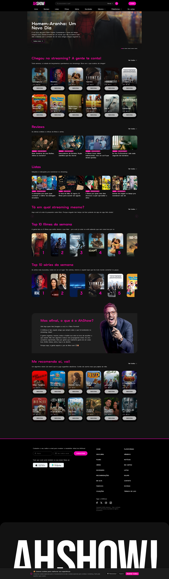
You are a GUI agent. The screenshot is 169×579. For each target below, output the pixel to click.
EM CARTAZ (128, 465)
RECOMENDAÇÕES (102, 475)
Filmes (109, 3)
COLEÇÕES (100, 491)
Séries (77, 9)
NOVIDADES (100, 470)
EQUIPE (126, 475)
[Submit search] (116, 3)
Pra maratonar (121, 191)
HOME (98, 449)
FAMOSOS (99, 486)
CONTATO (127, 481)
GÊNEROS (127, 454)
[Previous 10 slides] (32, 216)
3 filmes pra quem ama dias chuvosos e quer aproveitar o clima (96, 196)
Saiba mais (37, 41)
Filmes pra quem (41, 191)
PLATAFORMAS (129, 449)
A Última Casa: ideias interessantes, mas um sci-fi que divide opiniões (97, 156)
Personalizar (113, 573)
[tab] (122, 48)
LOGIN (132, 3)
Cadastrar (80, 453)
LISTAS (126, 470)
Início (36, 9)
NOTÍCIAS (127, 460)
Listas (57, 9)
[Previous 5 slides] (32, 244)
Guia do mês (67, 191)
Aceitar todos (132, 574)
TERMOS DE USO (130, 491)
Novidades (88, 9)
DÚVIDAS (127, 486)
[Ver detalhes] (40, 77)
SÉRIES (98, 465)
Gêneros (101, 9)
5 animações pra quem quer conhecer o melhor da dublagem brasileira (43, 196)
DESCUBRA (100, 454)
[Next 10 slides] (136, 216)
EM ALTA (99, 481)
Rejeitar (121, 573)
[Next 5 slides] (136, 244)
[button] (39, 3)
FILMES (98, 460)
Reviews (46, 9)
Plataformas (116, 9)
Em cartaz (131, 9)
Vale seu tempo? (42, 151)
